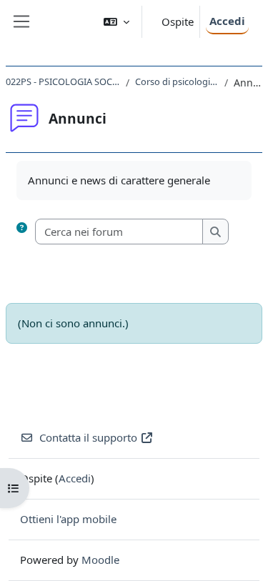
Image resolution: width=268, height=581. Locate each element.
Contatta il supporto (88, 437)
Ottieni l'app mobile (68, 519)
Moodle (100, 559)
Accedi (227, 21)
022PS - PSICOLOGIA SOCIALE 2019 (63, 81)
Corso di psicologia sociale (177, 81)
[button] (116, 22)
